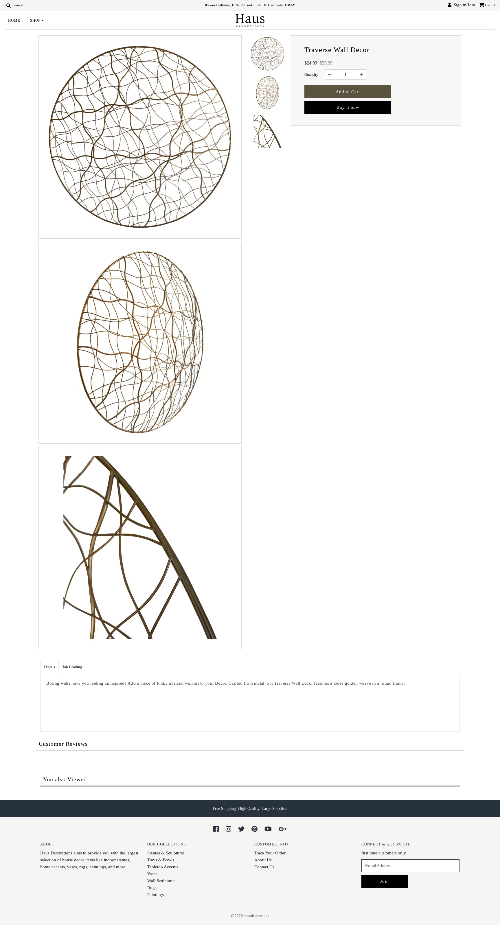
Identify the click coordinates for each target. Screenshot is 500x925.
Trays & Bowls (160, 860)
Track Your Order (270, 853)
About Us (263, 860)
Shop (35, 20)
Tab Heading (72, 667)
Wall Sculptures (161, 880)
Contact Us (264, 867)
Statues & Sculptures (166, 853)
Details (49, 667)
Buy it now (348, 107)
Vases (152, 873)
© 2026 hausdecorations (250, 915)
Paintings (155, 894)
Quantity (311, 74)
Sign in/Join (463, 5)
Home (14, 20)
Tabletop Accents (162, 867)
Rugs (152, 887)
